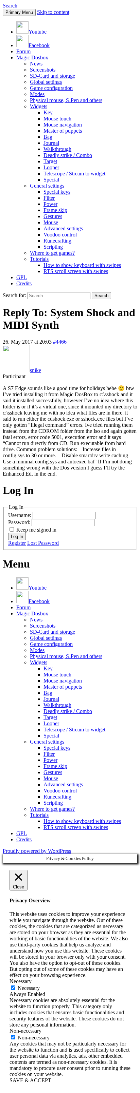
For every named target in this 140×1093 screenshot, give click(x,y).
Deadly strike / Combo (67, 155)
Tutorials (39, 259)
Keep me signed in (36, 530)
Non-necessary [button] (25, 1031)
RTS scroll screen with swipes (75, 271)
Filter (49, 198)
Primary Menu (19, 12)
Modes (37, 94)
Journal (51, 143)
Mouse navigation (62, 125)
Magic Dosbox (32, 57)
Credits (24, 283)
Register (17, 543)
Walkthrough (57, 149)
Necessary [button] (21, 981)
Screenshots (42, 70)
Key (48, 112)
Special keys (56, 192)
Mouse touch (57, 118)
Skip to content (53, 12)
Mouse (50, 222)
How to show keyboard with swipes (82, 265)
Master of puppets (62, 131)
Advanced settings (63, 228)
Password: (20, 522)
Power (50, 204)
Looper (51, 167)
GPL (21, 277)
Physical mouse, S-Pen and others (66, 100)
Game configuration (51, 88)
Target (50, 161)
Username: (20, 515)
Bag (47, 137)
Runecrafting (57, 241)
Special (51, 180)
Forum (23, 51)
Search (10, 5)
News (36, 63)
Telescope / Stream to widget (74, 173)
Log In (17, 536)
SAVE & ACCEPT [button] (30, 1080)
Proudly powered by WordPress (37, 851)
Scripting (53, 247)
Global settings (46, 82)
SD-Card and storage (52, 76)
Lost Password (43, 543)
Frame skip (55, 210)
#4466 (60, 342)
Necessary (29, 988)
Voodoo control (60, 234)
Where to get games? (52, 253)
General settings (47, 186)
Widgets (38, 106)
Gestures (52, 216)
